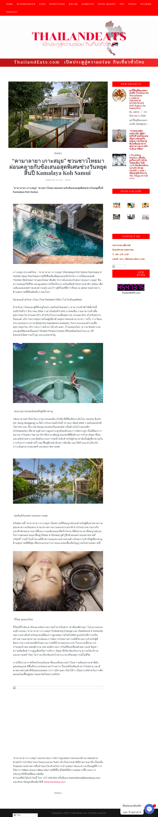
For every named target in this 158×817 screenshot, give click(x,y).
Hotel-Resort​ (107, 4)
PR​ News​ (146, 4)
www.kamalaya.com (55, 781)
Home (9, 4)
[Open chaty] (149, 809)
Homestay (88, 4)
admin (67, 180)
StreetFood (57, 4)
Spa (122, 4)
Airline (73, 4)
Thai (18, 815)
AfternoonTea (26, 4)
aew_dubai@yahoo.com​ (132, 258)
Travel (132, 4)
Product (12, 12)
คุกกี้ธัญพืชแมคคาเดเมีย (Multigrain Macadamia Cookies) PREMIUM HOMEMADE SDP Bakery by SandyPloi (139, 99)
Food (42, 4)
